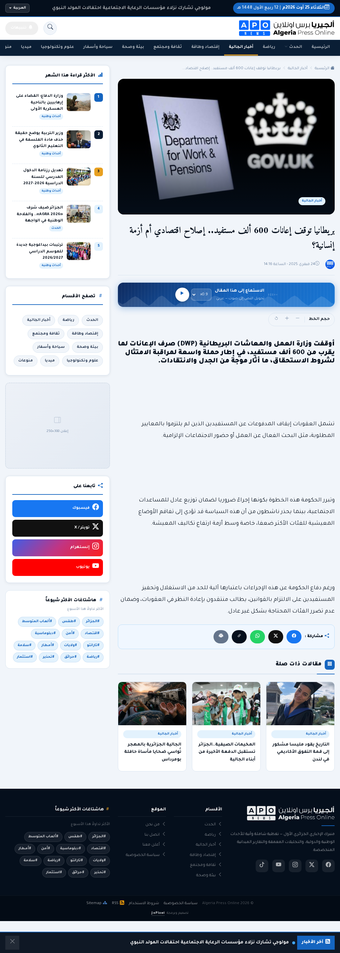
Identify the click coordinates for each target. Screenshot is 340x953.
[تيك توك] (262, 866)
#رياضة (93, 657)
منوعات (25, 361)
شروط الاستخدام (144, 903)
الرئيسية (320, 47)
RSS (115, 903)
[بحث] (50, 28)
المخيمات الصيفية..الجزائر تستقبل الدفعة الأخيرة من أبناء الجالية (227, 752)
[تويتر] (311, 866)
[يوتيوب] (278, 866)
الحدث (295, 47)
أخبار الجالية (241, 47)
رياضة (269, 47)
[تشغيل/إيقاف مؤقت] (182, 295)
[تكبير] (287, 320)
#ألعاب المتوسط (37, 621)
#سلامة (25, 645)
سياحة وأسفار (98, 47)
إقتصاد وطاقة (205, 47)
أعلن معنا (151, 845)
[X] (275, 636)
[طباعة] (220, 636)
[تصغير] (297, 320)
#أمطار (48, 645)
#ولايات (70, 645)
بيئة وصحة (133, 47)
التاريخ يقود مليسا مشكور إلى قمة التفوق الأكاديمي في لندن (301, 752)
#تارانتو (93, 645)
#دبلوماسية (45, 633)
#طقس (69, 621)
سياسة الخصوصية (143, 855)
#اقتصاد (92, 633)
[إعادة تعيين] (276, 320)
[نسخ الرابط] (239, 636)
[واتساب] (257, 636)
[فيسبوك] (294, 636)
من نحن (152, 825)
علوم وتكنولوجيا (57, 47)
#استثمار (25, 657)
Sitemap (94, 903)
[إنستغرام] (295, 866)
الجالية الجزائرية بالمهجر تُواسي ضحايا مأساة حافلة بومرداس (152, 752)
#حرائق (70, 657)
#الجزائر (93, 621)
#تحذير (48, 657)
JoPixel (157, 913)
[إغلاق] (12, 943)
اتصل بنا (152, 835)
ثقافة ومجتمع (167, 47)
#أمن (70, 633)
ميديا (26, 47)
